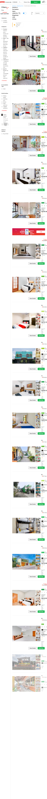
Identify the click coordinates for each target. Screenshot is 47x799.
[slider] (2, 12)
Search (35, 2)
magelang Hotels (20, 5)
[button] (8, 8)
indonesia (14, 5)
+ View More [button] (4, 80)
